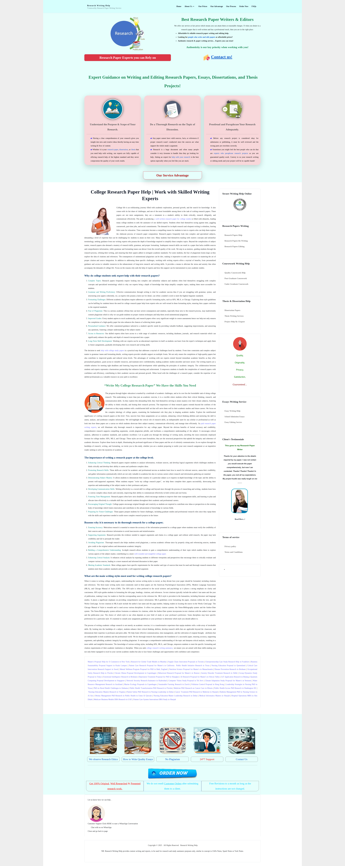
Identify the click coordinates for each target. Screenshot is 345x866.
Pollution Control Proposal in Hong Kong (207, 684)
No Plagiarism (172, 759)
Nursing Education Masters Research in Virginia (106, 692)
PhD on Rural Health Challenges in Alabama (111, 688)
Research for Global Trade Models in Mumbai (148, 662)
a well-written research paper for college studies (172, 219)
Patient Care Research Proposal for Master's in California (151, 666)
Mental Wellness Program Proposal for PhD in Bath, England (143, 669)
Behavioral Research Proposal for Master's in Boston (178, 673)
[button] (190, 6)
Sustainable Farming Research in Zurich (173, 684)
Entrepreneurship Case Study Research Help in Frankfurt (227, 662)
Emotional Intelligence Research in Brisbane (120, 677)
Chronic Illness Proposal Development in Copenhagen (135, 673)
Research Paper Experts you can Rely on (127, 57)
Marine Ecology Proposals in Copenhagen (140, 684)
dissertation (123, 150)
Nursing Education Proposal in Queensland (228, 666)
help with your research (181, 157)
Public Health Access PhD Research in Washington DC (235, 688)
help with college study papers (112, 350)
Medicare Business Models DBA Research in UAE (113, 699)
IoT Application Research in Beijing (235, 677)
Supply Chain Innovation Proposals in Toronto (186, 662)
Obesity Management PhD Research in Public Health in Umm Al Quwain (123, 696)
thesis (133, 150)
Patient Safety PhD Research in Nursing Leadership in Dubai (150, 692)
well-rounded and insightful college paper (150, 554)
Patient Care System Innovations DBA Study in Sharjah (154, 699)
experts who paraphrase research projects (231, 153)
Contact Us (241, 759)
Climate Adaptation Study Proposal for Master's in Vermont (228, 681)
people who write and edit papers (201, 37)
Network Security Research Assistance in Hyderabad (146, 681)
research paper (112, 150)
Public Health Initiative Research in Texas (192, 666)
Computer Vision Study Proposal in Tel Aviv (185, 681)
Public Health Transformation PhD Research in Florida (151, 688)
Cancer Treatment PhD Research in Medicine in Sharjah (196, 692)
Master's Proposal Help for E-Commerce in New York (108, 662)
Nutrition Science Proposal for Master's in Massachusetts (191, 669)
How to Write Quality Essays (138, 759)
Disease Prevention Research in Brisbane (230, 669)
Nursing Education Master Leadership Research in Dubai (175, 696)
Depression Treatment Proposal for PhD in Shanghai (159, 677)
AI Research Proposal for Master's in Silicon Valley (200, 677)
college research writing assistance (159, 648)
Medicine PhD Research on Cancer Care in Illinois (193, 688)
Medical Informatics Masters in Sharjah (214, 696)
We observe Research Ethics (103, 759)
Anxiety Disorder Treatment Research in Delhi (219, 673)
